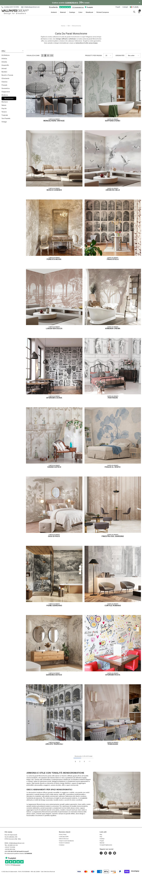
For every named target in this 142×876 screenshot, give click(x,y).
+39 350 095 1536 (10, 849)
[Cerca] (134, 12)
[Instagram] (105, 853)
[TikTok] (114, 853)
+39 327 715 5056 (10, 847)
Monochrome (76, 26)
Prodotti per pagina (93, 55)
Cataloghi (125, 7)
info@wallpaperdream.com (32, 7)
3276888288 (28, 853)
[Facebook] (101, 853)
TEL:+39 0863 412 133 (11, 845)
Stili (68, 26)
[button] (135, 7)
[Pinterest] (110, 853)
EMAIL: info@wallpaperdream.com (14, 843)
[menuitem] (12, 55)
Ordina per (119, 55)
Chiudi (139, 3)
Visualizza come (33, 55)
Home (63, 26)
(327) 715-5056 (14, 7)
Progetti (118, 7)
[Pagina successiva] (89, 761)
